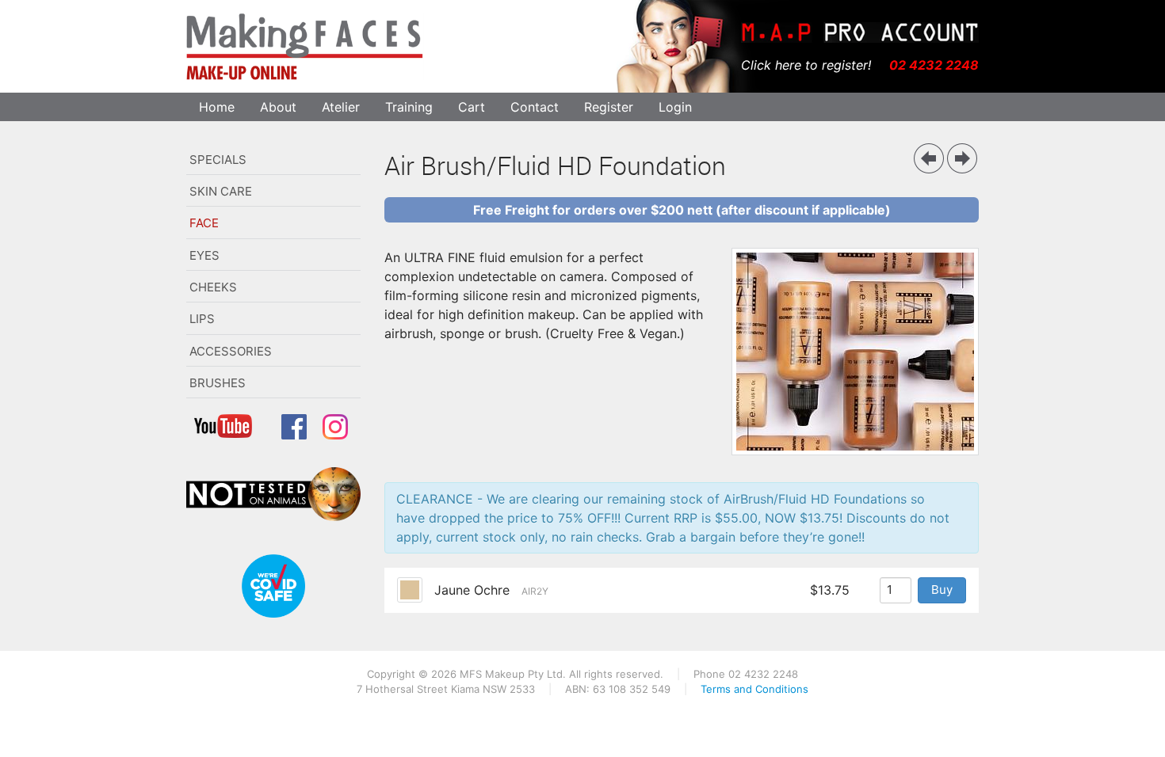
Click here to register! (806, 65)
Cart (471, 107)
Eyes (204, 255)
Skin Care (220, 191)
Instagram (338, 431)
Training (409, 107)
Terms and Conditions (754, 689)
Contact (534, 107)
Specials (217, 159)
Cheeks (213, 287)
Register (608, 107)
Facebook (297, 431)
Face (204, 222)
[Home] (305, 46)
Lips (202, 318)
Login (675, 107)
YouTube (229, 431)
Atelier (341, 107)
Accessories (230, 351)
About (278, 107)
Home (217, 107)
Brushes (217, 382)
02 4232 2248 (934, 65)
